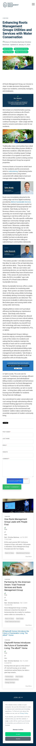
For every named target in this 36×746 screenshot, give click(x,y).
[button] (33, 4)
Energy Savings (8, 52)
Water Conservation (22, 52)
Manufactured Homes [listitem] (23, 553)
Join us (17, 697)
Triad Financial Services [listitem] (12, 621)
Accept (18, 734)
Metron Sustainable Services (21, 202)
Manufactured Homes (21, 49)
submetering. (13, 171)
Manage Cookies (18, 729)
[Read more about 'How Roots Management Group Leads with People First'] (18, 506)
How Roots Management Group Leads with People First (15, 522)
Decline (18, 738)
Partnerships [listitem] (9, 676)
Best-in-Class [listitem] (9, 553)
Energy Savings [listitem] (10, 682)
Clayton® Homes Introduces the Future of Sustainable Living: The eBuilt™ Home (17, 645)
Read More (29, 556)
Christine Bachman (13, 537)
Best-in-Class (7, 49)
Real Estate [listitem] (19, 618)
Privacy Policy (24, 713)
